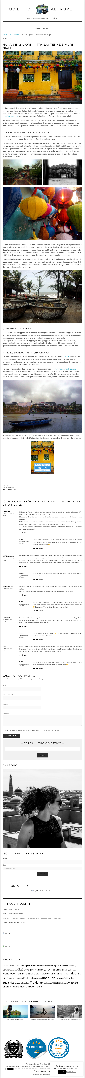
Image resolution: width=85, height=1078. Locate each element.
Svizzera (18, 983)
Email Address (8, 695)
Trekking (36, 982)
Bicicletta (47, 965)
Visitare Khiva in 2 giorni (11, 909)
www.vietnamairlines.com (65, 369)
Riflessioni (38, 978)
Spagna (60, 978)
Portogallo (29, 978)
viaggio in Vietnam (10, 116)
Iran (42, 974)
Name (5, 685)
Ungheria (49, 983)
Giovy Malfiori (8, 586)
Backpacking (9, 489)
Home (5, 35)
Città (20, 969)
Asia (30, 24)
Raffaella (6, 617)
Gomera (26, 973)
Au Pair (11, 965)
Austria (17, 966)
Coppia (44, 970)
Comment (6, 713)
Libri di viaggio (71, 24)
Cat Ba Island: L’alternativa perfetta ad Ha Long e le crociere (42, 1019)
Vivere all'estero (11, 986)
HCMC (67, 357)
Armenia (5, 966)
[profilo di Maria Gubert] (36, 1048)
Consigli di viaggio (54, 24)
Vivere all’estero (42, 29)
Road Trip (48, 978)
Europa (39, 24)
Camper (6, 970)
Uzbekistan (57, 983)
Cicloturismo (13, 970)
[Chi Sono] (42, 808)
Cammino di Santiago (68, 965)
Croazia (59, 969)
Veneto (65, 983)
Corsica (51, 969)
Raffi (4, 646)
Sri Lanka (69, 978)
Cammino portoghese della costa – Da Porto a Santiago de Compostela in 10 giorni (33, 918)
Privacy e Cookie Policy (42, 1071)
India (32, 974)
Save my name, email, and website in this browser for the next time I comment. (33, 730)
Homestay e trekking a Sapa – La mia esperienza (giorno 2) (69, 1019)
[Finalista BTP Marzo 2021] (59, 1048)
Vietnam (16, 35)
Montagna (12, 978)
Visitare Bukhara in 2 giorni (13, 914)
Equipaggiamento (69, 970)
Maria (9, 486)
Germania (17, 973)
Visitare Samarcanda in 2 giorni (14, 922)
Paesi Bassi (20, 978)
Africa (20, 24)
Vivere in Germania (30, 986)
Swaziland (25, 983)
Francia (7, 973)
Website (5, 704)
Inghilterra (37, 974)
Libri (5, 978)
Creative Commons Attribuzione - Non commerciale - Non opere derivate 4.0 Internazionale (47, 1069)
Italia (60, 974)
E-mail (5, 865)
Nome (5, 858)
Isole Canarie (50, 973)
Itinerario (68, 973)
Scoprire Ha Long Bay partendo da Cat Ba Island (15, 1019)
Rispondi (25, 533)
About (10, 24)
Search (42, 755)
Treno (44, 983)
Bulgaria (56, 965)
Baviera (40, 965)
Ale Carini (6, 511)
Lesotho (78, 974)
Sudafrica (8, 982)
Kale (35, 1075)
